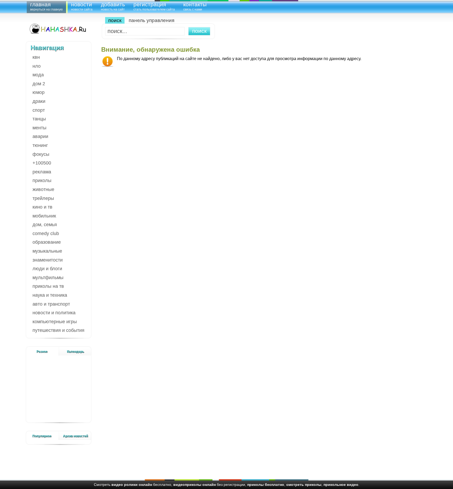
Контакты (195, 6)
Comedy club (46, 233)
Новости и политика (54, 312)
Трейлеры (43, 198)
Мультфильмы (48, 277)
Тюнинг (40, 145)
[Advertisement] (59, 392)
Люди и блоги (47, 268)
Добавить (113, 6)
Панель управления (151, 20)
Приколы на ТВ (48, 286)
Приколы (42, 180)
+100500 (42, 163)
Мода (38, 74)
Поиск (114, 20)
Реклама (42, 171)
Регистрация (154, 6)
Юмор (39, 92)
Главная (46, 6)
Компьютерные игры (55, 321)
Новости (82, 6)
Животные (43, 189)
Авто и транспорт (51, 304)
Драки (39, 101)
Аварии (40, 136)
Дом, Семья (45, 224)
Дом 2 (39, 83)
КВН (36, 57)
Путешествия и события (58, 330)
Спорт (39, 110)
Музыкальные (47, 251)
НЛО (37, 66)
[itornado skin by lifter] (57, 29)
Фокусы (41, 154)
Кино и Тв (42, 207)
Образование (47, 242)
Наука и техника (50, 295)
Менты (39, 127)
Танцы (39, 118)
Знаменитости (48, 260)
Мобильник (44, 216)
